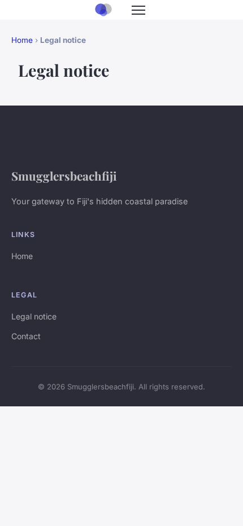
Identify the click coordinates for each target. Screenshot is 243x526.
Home (22, 40)
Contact (26, 336)
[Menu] (138, 10)
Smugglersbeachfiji (64, 175)
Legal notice (34, 316)
